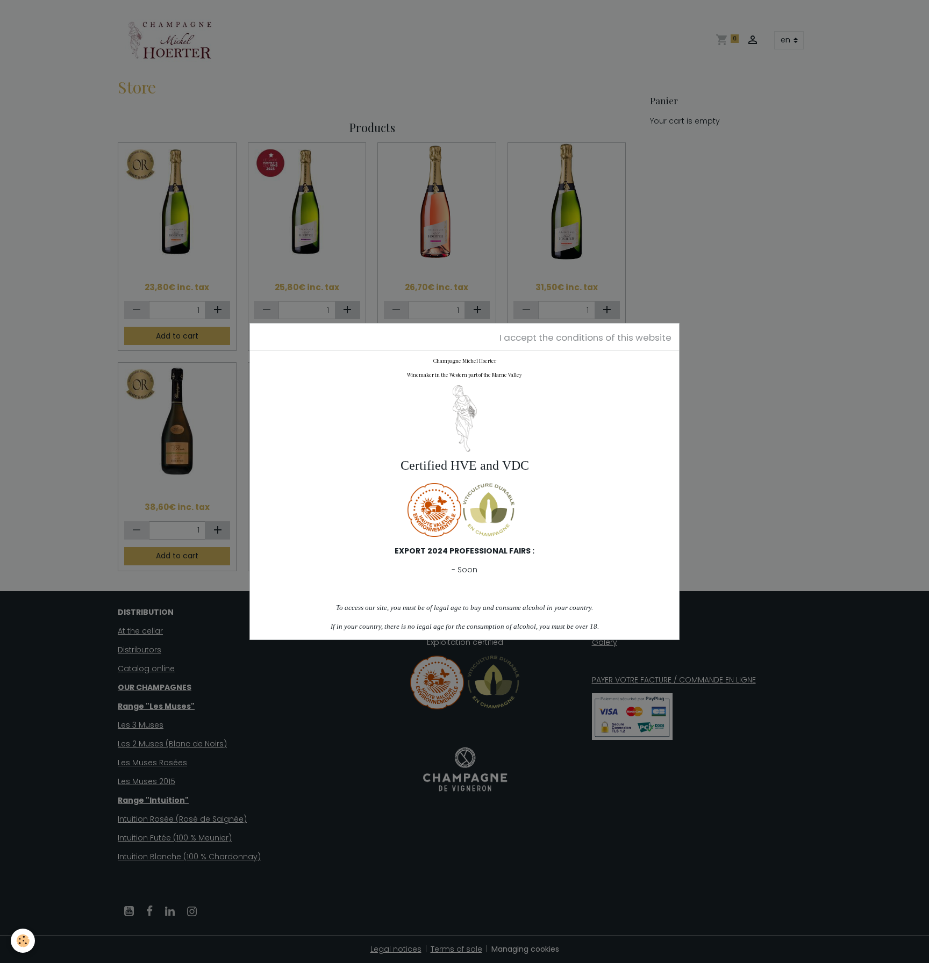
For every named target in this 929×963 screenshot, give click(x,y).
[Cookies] (23, 941)
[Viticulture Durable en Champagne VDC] (488, 509)
